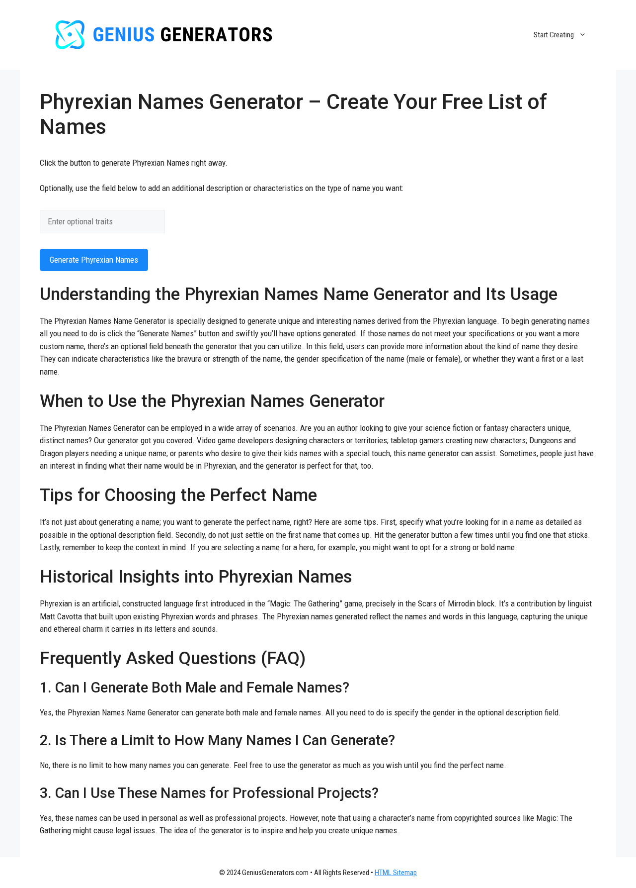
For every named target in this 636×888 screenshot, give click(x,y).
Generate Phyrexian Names (94, 260)
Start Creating (554, 34)
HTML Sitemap (396, 872)
